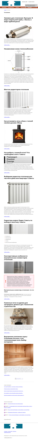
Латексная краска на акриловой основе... (11, 388)
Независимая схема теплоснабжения (18, 49)
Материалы (4, 7)
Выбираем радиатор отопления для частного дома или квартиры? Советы (19, 177)
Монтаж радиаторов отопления (16, 89)
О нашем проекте (31, 1)
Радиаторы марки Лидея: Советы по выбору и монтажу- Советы (18, 221)
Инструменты (23, 7)
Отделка (17, 7)
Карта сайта (10, 431)
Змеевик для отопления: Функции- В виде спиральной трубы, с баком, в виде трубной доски (18, 19)
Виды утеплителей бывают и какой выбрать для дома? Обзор (18, 409)
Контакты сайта (24, 1)
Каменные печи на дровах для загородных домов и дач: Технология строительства (18, 304)
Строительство (11, 7)
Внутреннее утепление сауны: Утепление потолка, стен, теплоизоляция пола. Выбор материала (15, 339)
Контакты (14, 431)
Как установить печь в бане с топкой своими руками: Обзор (18, 122)
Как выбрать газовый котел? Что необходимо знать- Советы (17, 153)
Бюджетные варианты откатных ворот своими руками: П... (14, 395)
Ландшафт (30, 7)
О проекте (6, 431)
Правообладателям (7, 432)
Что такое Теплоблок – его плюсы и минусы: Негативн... (13, 386)
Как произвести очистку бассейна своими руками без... (13, 393)
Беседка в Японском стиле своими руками (15, 403)
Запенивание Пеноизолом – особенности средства (16, 412)
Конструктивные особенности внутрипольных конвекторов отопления (15, 257)
